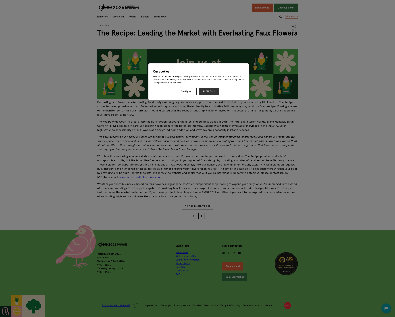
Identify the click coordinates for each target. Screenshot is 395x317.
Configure (186, 91)
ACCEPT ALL (209, 91)
